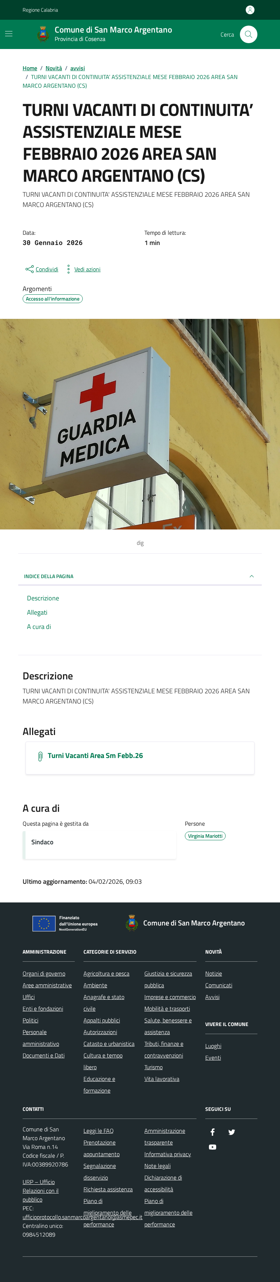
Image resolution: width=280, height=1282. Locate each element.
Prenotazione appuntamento (101, 1148)
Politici (30, 1020)
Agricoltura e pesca (106, 973)
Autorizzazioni (100, 1032)
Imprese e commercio (170, 996)
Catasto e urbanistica (109, 1043)
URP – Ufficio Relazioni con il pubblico (41, 1190)
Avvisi (212, 996)
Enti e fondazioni (43, 1008)
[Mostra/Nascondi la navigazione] (8, 33)
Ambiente (95, 985)
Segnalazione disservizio (99, 1171)
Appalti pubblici (101, 1020)
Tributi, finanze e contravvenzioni (163, 1049)
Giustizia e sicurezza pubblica (168, 979)
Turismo (153, 1067)
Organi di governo (44, 973)
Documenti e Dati (44, 1055)
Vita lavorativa (161, 1078)
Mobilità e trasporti (167, 1008)
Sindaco (42, 842)
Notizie (213, 973)
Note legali (157, 1165)
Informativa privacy (167, 1154)
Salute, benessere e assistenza (168, 1026)
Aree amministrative (47, 985)
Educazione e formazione (99, 1084)
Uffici (29, 996)
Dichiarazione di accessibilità (163, 1183)
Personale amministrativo (41, 1038)
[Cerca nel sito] (248, 34)
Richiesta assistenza (108, 1189)
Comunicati (218, 985)
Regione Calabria (40, 10)
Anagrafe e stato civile (103, 1002)
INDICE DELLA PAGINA (48, 576)
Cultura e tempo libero (102, 1061)
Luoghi (213, 1045)
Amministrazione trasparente (164, 1136)
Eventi (213, 1057)
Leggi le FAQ (98, 1130)
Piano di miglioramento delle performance (107, 1212)
